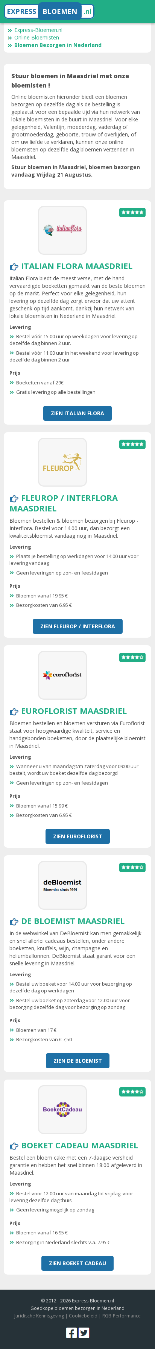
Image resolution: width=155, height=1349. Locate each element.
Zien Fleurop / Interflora (77, 626)
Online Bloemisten (36, 37)
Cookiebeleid (83, 1316)
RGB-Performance (121, 1316)
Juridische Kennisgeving (39, 1316)
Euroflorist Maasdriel (74, 710)
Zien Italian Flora (77, 413)
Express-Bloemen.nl (38, 29)
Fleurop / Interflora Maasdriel (63, 503)
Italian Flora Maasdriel (76, 265)
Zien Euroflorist (77, 836)
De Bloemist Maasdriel (73, 920)
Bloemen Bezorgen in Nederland (58, 44)
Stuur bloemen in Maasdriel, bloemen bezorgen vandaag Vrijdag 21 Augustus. (75, 170)
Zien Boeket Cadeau (77, 1263)
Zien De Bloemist (77, 1060)
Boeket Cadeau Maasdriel (79, 1145)
